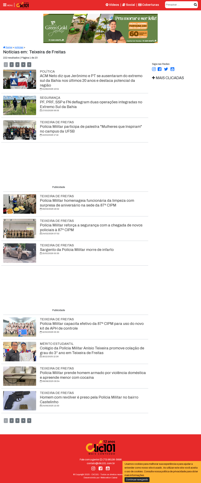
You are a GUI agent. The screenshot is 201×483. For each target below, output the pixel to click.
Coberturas (150, 4)
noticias (19, 47)
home (8, 47)
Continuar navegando (137, 479)
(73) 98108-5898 (112, 459)
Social (130, 4)
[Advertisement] (75, 164)
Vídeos (113, 4)
